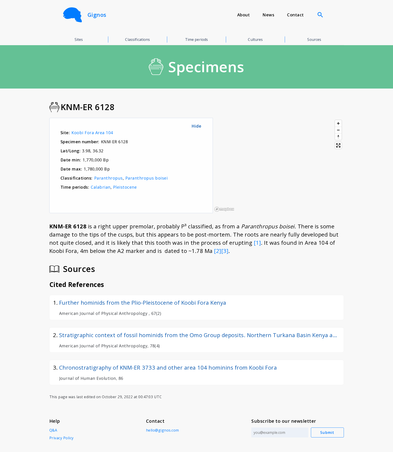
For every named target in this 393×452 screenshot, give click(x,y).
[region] (278, 165)
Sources (314, 39)
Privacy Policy (61, 437)
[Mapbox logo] (224, 209)
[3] (225, 250)
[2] (217, 250)
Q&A (53, 430)
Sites (79, 39)
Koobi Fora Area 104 (92, 132)
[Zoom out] (338, 130)
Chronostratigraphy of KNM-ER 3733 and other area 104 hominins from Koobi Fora (168, 367)
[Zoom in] (338, 123)
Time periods (196, 39)
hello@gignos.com (162, 430)
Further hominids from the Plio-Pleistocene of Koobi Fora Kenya (142, 302)
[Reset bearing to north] (338, 136)
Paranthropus (108, 178)
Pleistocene (125, 187)
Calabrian (101, 187)
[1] (257, 242)
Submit (327, 432)
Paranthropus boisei (146, 178)
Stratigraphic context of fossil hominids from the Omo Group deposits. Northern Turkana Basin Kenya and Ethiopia (199, 335)
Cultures (255, 39)
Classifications (137, 39)
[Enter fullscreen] (338, 145)
